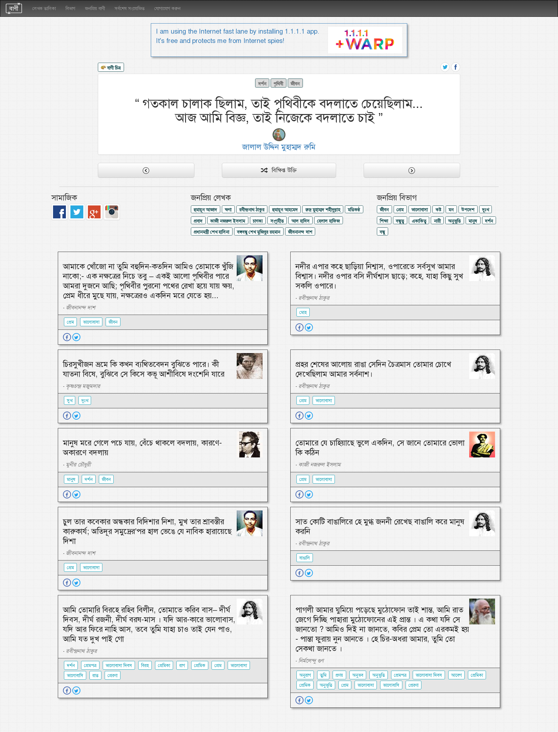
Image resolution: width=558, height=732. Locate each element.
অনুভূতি (326, 685)
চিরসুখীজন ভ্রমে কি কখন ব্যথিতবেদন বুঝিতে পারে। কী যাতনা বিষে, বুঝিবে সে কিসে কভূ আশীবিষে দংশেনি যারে (143, 369)
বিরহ (145, 665)
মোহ (303, 312)
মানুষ (473, 221)
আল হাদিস (301, 221)
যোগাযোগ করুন (167, 8)
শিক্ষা (384, 221)
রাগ (182, 665)
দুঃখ (485, 210)
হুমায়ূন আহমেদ (285, 210)
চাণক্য (258, 221)
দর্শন (262, 84)
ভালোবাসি (75, 675)
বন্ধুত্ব (400, 221)
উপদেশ (467, 210)
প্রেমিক (199, 665)
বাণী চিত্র (113, 67)
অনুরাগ (305, 675)
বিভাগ (70, 8)
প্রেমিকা (164, 665)
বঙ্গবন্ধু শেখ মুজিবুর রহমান (258, 232)
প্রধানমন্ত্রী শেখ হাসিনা (211, 232)
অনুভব (357, 675)
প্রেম (400, 210)
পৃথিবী (278, 84)
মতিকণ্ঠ (354, 210)
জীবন (295, 84)
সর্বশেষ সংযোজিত (130, 8)
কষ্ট (438, 210)
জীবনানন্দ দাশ (300, 232)
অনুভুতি (454, 221)
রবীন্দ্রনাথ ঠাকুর (251, 210)
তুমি (323, 675)
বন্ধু (382, 232)
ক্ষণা (228, 210)
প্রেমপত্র (90, 665)
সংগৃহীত (277, 221)
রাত (95, 675)
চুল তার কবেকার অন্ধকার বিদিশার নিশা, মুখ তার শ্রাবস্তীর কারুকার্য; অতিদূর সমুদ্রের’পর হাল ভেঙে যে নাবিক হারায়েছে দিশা (147, 531)
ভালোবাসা (419, 210)
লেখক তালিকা (44, 8)
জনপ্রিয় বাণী (95, 8)
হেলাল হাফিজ (328, 221)
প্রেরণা (113, 675)
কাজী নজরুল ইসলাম (227, 221)
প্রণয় (339, 675)
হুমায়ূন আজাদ (205, 210)
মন (451, 210)
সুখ (69, 400)
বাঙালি (304, 558)
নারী (437, 221)
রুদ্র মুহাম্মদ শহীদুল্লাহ (322, 210)
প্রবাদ (198, 221)
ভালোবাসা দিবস (119, 665)
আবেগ (456, 675)
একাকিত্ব (419, 221)
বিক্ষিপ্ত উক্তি (282, 170)
